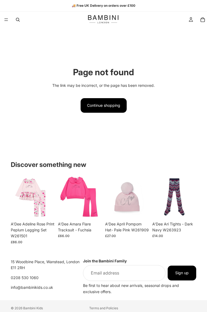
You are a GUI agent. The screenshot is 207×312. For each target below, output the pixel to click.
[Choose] (46, 210)
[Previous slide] (17, 197)
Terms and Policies (103, 308)
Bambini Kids (33, 308)
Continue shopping (103, 105)
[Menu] (6, 19)
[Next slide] (49, 197)
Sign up (182, 272)
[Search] (18, 20)
